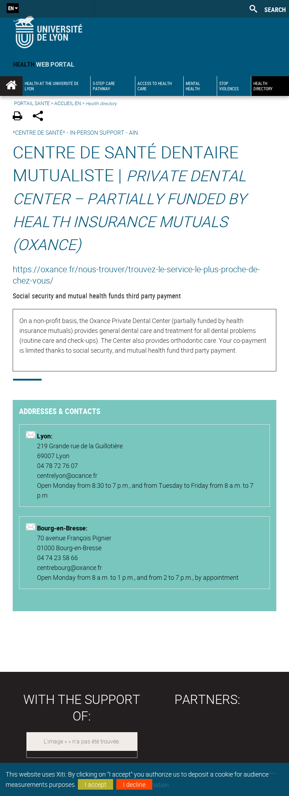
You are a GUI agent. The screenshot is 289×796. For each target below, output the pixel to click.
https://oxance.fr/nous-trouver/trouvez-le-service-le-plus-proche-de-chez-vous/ (136, 274)
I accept (95, 784)
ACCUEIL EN (67, 103)
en (11, 8)
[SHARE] (40, 117)
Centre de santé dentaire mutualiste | (129, 197)
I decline (134, 784)
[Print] (20, 117)
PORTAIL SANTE (32, 103)
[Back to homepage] (48, 30)
